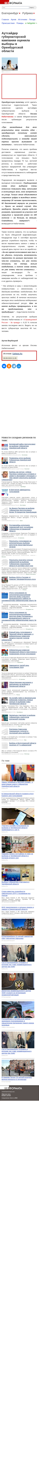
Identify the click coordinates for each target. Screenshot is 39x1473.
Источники (22, 19)
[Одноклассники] (9, 366)
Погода (32, 19)
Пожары (19, 23)
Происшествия (8, 23)
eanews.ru (7, 72)
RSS (16, 1098)
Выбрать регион (6, 1095)
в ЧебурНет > (31, 23)
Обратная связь (6, 1094)
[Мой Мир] (19, 366)
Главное (5, 19)
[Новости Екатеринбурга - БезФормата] (11, 2)
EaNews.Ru (17, 354)
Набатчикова (7, 117)
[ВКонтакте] (4, 366)
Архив (13, 19)
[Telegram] (14, 366)
